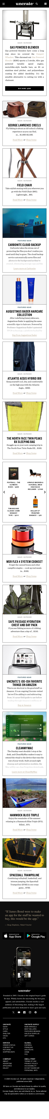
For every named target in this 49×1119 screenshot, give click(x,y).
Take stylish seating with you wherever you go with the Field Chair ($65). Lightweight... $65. (24, 191)
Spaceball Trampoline (24, 875)
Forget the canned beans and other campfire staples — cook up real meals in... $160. (24, 568)
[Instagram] (30, 1012)
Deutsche (28, 1049)
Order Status (9, 1045)
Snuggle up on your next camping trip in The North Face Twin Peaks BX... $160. (24, 446)
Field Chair (24, 185)
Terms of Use (30, 1061)
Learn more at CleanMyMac (24, 772)
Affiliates (7, 1066)
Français (28, 1047)
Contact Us (8, 1047)
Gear (19, 43)
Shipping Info (9, 1052)
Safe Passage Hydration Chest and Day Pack (24, 623)
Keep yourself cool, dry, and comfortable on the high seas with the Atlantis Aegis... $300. (24, 384)
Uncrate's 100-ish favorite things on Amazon (24, 683)
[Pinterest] (35, 1012)
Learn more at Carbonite (24, 268)
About (5, 1061)
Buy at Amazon (24, 705)
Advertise (7, 1063)
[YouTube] (19, 1012)
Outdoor (27, 43)
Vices (5, 1036)
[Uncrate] (24, 3)
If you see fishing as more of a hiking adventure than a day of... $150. (24, 630)
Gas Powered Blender (24, 47)
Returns (7, 1049)
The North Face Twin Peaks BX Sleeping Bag (24, 440)
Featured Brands (32, 1031)
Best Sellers (30, 1029)
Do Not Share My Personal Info (32, 1069)
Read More (18, 139)
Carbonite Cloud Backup (24, 245)
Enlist (6, 1068)
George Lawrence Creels (24, 125)
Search (37, 4)
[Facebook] (24, 1012)
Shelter (6, 1033)
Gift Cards (29, 1036)
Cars (5, 1031)
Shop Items (31, 139)
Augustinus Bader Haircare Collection (24, 313)
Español (28, 1045)
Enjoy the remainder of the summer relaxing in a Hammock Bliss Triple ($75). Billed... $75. (24, 821)
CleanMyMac (24, 748)
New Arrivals (30, 1027)
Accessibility (30, 1066)
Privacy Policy (31, 1063)
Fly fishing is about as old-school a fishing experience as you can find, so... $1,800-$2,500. (24, 131)
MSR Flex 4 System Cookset (24, 561)
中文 (26, 1054)
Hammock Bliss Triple (24, 815)
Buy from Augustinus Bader (24, 335)
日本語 (26, 1052)
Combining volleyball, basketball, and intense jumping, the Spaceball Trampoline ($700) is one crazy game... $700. (24, 883)
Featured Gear (24, 240)
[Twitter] (13, 1012)
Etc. (4, 1038)
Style (5, 1029)
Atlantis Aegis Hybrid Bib (24, 378)
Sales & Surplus (31, 1033)
